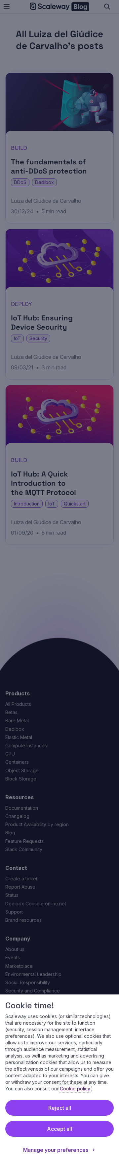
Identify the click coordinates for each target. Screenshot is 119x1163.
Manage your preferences (55, 1150)
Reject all (59, 1108)
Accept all (59, 1129)
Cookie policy (75, 1088)
